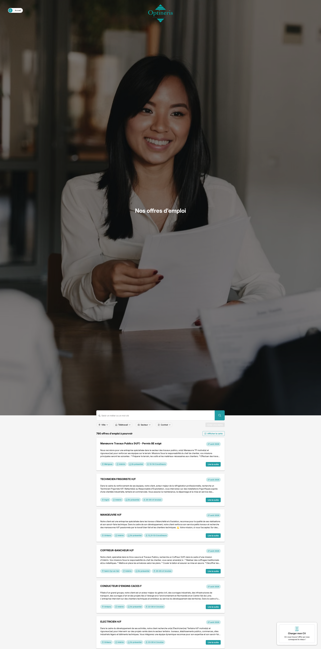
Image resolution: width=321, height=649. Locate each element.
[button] (297, 633)
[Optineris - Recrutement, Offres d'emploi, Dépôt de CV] (160, 13)
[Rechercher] (220, 415)
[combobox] (157, 416)
